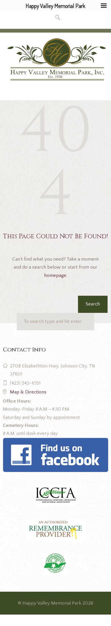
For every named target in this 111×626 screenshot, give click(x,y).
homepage (55, 275)
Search (93, 304)
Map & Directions (28, 392)
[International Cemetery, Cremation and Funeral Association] (55, 441)
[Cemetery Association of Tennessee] (55, 564)
